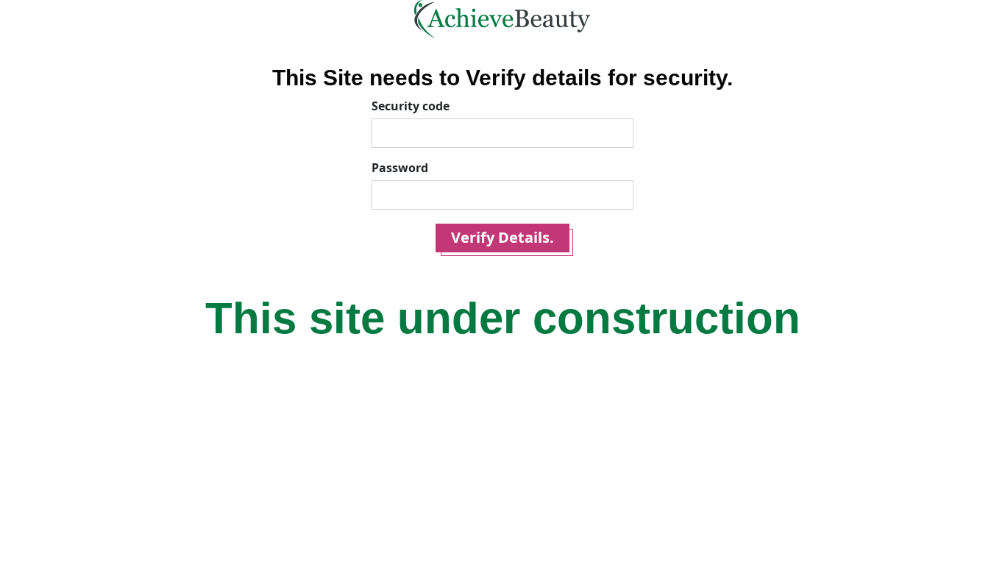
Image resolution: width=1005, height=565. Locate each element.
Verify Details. (502, 237)
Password (400, 168)
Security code (411, 106)
